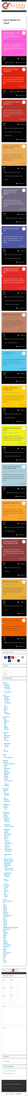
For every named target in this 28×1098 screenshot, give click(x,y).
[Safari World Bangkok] (14, 998)
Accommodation (10, 377)
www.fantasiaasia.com (8, 1073)
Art (8, 218)
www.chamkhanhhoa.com (9, 1071)
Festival (19, 172)
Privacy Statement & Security (17, 1087)
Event (15, 91)
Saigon (19, 131)
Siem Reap (20, 176)
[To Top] (26, 1095)
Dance (16, 254)
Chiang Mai (15, 128)
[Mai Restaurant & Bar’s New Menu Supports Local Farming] (14, 990)
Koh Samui (10, 131)
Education (16, 218)
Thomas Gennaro (10, 62)
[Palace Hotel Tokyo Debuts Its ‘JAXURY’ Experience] (14, 982)
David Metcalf (22, 575)
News (21, 62)
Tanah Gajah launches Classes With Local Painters (10, 192)
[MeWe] (14, 660)
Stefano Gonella (21, 421)
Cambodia (10, 128)
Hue (23, 296)
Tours (20, 492)
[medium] (18, 660)
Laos (10, 176)
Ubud (24, 218)
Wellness (15, 342)
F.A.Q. (9, 1087)
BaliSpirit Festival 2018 (11, 503)
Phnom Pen (15, 131)
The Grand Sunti (8, 353)
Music (10, 258)
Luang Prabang (15, 176)
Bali (9, 172)
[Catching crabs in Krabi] (6, 982)
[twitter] (9, 657)
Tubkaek (10, 304)
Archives (5, 1087)
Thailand (6, 135)
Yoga (19, 258)
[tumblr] (9, 660)
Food (19, 339)
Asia (18, 62)
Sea (14, 492)
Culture (13, 254)
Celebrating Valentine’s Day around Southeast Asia (11, 271)
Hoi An (6, 131)
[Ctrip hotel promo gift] (6, 990)
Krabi (15, 300)
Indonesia (7, 176)
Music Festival (15, 258)
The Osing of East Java (10, 582)
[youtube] (18, 657)
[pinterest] (12, 657)
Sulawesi (17, 492)
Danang (19, 128)
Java (18, 606)
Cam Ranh (12, 296)
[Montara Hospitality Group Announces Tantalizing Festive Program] (6, 998)
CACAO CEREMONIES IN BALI (11, 315)
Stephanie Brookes (21, 496)
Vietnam (10, 135)
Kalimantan (7, 571)
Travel (23, 62)
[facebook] (5, 657)
